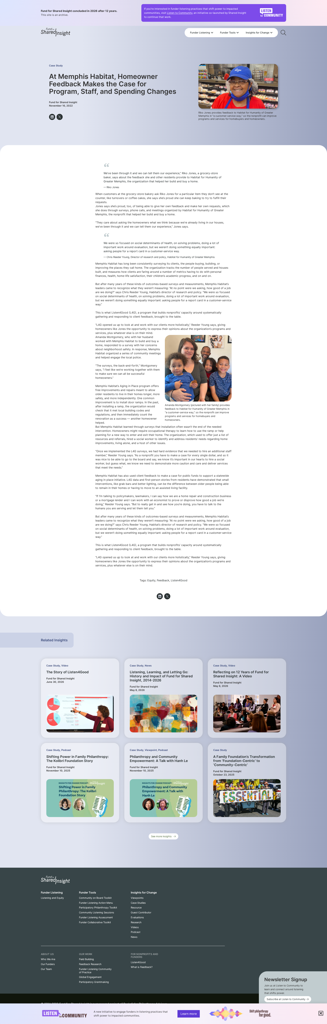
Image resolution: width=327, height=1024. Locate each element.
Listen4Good (179, 580)
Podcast (66, 750)
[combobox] (231, 23)
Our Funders (48, 964)
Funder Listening (52, 892)
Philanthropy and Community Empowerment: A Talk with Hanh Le (159, 759)
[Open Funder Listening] (212, 32)
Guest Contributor (141, 912)
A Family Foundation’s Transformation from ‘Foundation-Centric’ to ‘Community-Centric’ (244, 761)
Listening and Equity (52, 897)
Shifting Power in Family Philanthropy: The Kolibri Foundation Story (77, 759)
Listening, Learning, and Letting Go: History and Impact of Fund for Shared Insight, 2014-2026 (161, 676)
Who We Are (48, 959)
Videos (135, 927)
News (148, 665)
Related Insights (54, 640)
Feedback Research (90, 964)
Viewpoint (151, 750)
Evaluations (137, 917)
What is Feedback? (141, 967)
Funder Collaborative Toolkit (95, 922)
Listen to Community (179, 12)
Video (64, 665)
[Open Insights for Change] (271, 32)
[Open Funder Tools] (237, 32)
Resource (136, 907)
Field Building (86, 959)
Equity (151, 580)
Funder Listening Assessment (96, 917)
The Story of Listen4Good (67, 672)
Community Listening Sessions (96, 912)
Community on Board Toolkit (95, 897)
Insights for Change (144, 892)
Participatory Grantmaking (94, 981)
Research (136, 922)
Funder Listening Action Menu (96, 902)
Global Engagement (90, 977)
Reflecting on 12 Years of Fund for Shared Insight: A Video (241, 674)
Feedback (163, 580)
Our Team (46, 969)
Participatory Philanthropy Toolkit (98, 907)
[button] (52, 117)
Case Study (56, 65)
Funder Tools (87, 892)
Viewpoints (137, 897)
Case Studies (138, 902)
